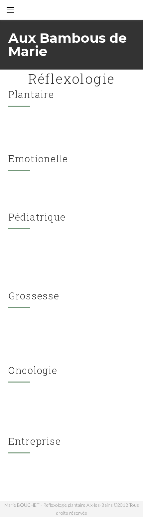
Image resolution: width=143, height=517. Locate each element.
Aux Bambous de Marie (67, 44)
